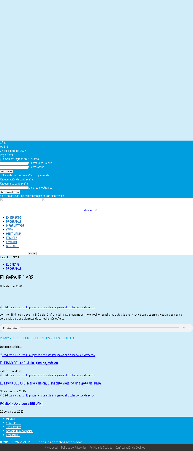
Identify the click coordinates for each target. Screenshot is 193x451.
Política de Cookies (101, 447)
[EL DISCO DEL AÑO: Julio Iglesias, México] (47, 355)
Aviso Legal (51, 447)
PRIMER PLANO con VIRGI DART (21, 403)
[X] (16, 297)
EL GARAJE (12, 264)
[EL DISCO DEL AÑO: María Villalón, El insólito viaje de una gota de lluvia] (47, 375)
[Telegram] (59, 297)
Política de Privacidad (74, 447)
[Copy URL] (70, 297)
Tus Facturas (13, 427)
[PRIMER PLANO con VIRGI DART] (47, 395)
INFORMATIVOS (15, 226)
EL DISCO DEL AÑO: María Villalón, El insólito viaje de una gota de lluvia (50, 383)
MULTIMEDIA (13, 234)
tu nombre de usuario (40, 163)
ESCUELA (11, 238)
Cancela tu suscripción (19, 431)
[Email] (38, 297)
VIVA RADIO (13, 435)
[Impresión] (48, 297)
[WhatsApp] (27, 297)
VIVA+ (9, 230)
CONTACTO (12, 246)
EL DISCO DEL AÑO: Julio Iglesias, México (29, 363)
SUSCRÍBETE (13, 423)
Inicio (3, 257)
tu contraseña (36, 167)
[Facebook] (5, 297)
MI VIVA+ (11, 419)
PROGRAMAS (13, 221)
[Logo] (21, 210)
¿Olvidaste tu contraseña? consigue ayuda (24, 175)
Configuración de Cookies (130, 447)
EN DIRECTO (13, 217)
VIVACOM (11, 242)
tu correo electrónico (40, 187)
